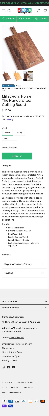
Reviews (8, 272)
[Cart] (45, 11)
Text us (42, 18)
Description (7, 165)
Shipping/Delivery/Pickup (18, 264)
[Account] (38, 11)
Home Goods (8, 86)
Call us (26, 18)
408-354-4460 (16, 337)
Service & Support (11, 307)
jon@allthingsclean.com (20, 343)
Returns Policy (27, 388)
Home (18, 86)
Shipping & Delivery (10, 388)
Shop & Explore (9, 301)
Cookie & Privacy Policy (11, 393)
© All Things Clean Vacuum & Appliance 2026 (20, 383)
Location (10, 18)
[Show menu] (4, 11)
